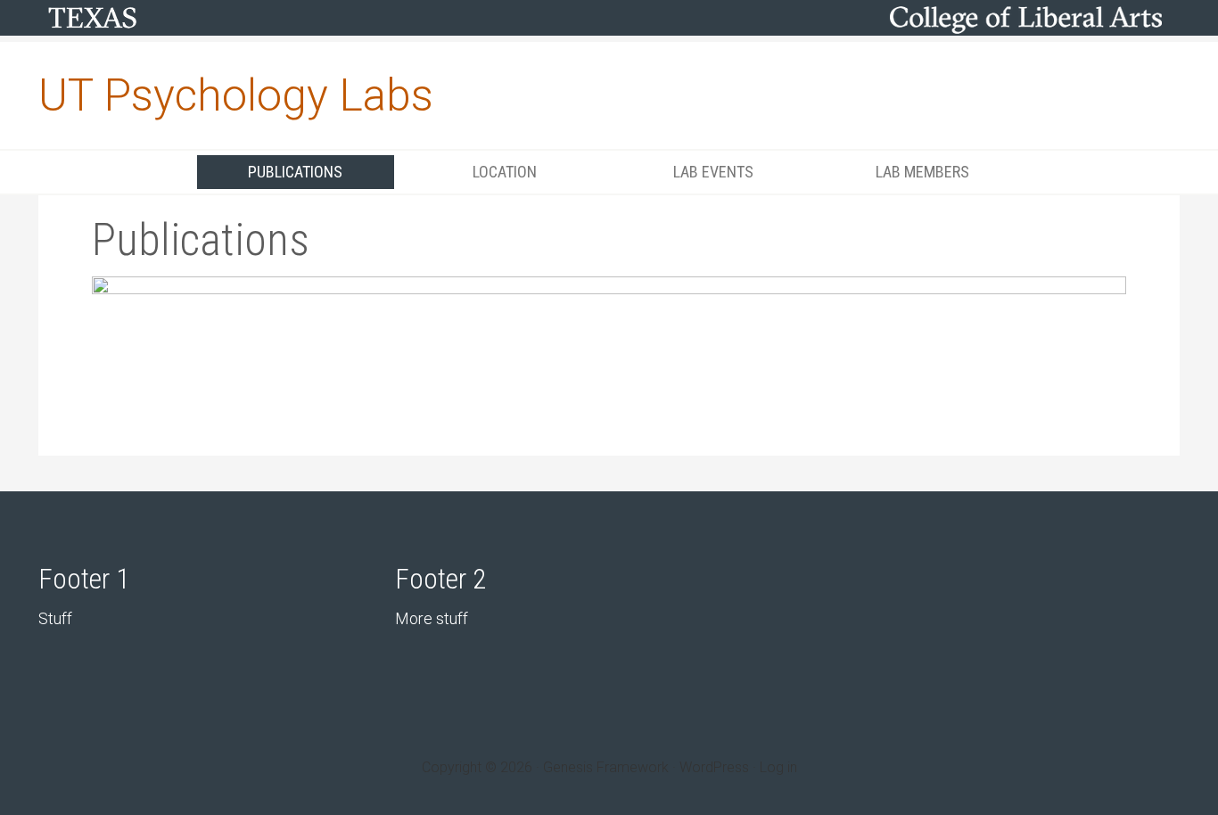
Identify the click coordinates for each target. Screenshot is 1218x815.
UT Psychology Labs (235, 95)
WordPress (714, 767)
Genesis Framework (606, 767)
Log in (778, 767)
